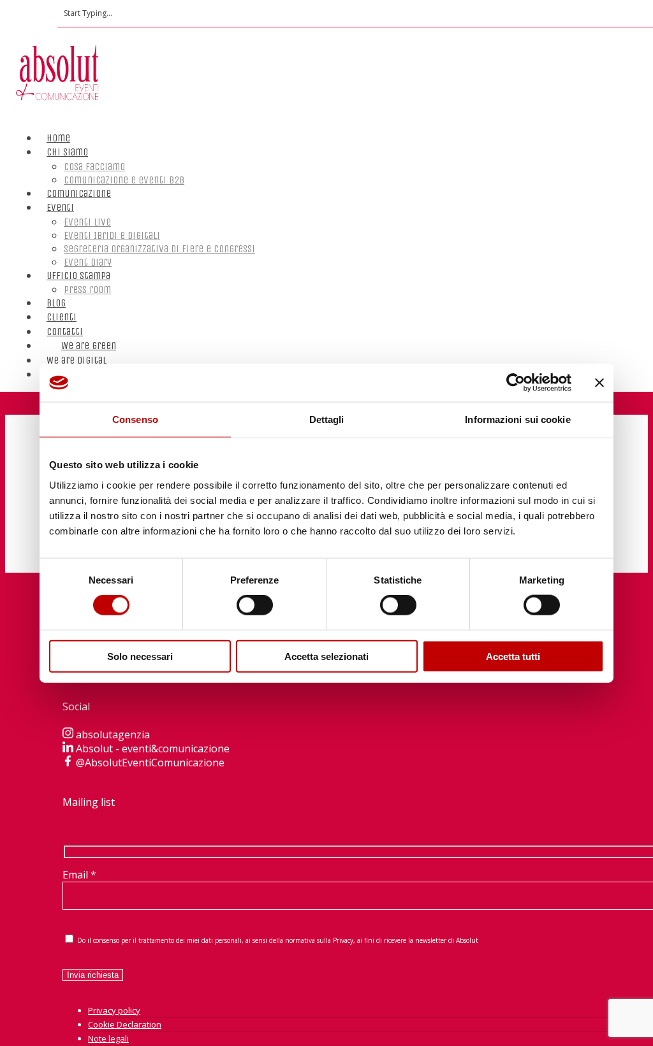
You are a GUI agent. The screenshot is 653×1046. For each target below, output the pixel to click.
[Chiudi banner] (599, 382)
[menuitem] (57, 361)
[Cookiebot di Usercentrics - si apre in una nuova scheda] (515, 382)
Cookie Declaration (124, 1024)
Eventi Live (87, 222)
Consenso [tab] (135, 419)
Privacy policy (114, 1010)
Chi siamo (67, 152)
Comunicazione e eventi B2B (124, 180)
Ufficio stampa (78, 275)
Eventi (60, 207)
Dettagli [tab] (326, 419)
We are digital (76, 360)
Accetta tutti (513, 655)
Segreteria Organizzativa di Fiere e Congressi (159, 249)
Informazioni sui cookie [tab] (517, 419)
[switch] (255, 605)
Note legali (108, 1038)
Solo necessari (140, 655)
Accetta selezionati (326, 655)
